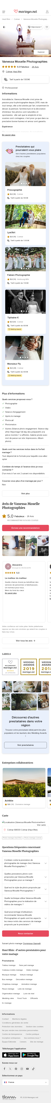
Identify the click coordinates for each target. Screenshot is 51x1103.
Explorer (41, 52)
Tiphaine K (13, 317)
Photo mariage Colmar (32, 838)
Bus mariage (7, 979)
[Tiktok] (33, 1068)
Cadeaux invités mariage (12, 970)
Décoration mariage (24, 979)
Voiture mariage (26, 975)
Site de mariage (36, 1042)
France (11, 1082)
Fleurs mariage (8, 989)
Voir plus (25, 493)
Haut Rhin (6, 19)
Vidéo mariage (32, 970)
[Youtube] (27, 1068)
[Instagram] (21, 1068)
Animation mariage (29, 984)
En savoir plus (8, 135)
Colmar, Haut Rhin (14, 71)
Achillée (9, 800)
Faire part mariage (26, 965)
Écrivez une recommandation (26, 528)
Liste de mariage (25, 989)
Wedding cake (8, 998)
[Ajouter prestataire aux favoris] (47, 27)
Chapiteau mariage (10, 984)
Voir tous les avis (24, 640)
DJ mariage (7, 1003)
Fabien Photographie (18, 275)
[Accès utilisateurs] (47, 11)
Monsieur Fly (14, 363)
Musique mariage (9, 975)
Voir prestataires (25, 745)
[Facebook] (4, 1068)
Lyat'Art (11, 232)
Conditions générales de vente (15, 1023)
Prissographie (14, 189)
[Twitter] (10, 1068)
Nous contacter (25, 933)
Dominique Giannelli (32, 943)
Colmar (17, 19)
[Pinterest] (16, 1068)
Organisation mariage (11, 993)
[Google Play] (30, 1057)
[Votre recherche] (4, 27)
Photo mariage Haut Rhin (12, 838)
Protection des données (12, 1026)
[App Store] (11, 1057)
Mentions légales (19, 1019)
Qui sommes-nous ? (32, 1038)
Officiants (34, 998)
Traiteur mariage (9, 965)
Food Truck (22, 998)
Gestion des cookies (34, 1026)
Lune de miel (28, 993)
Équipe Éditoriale (9, 1042)
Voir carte (41, 825)
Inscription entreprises (11, 1038)
